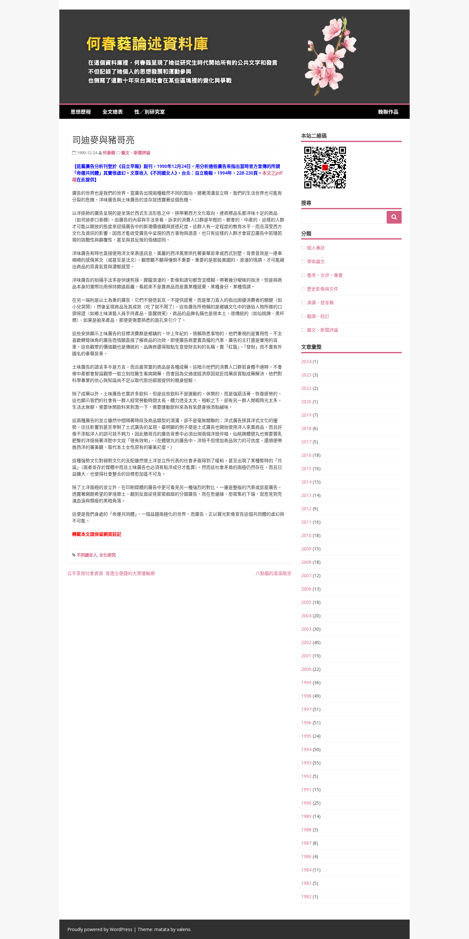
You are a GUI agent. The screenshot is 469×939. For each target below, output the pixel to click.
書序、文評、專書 (325, 275)
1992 (306, 776)
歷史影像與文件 (322, 289)
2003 (306, 629)
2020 (306, 401)
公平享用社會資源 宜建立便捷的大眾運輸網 (111, 573)
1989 (306, 816)
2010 (306, 535)
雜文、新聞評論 (135, 152)
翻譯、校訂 (318, 316)
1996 (306, 723)
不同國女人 (87, 555)
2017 (306, 442)
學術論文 (316, 261)
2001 (306, 656)
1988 (306, 830)
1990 (306, 803)
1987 (306, 843)
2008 (306, 562)
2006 (306, 589)
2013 (306, 495)
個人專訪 (316, 248)
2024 (306, 361)
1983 (306, 883)
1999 (306, 682)
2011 (306, 522)
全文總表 (115, 111)
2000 (306, 669)
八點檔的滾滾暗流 (273, 573)
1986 (306, 856)
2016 (306, 455)
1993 (306, 763)
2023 (306, 375)
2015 (306, 468)
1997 (306, 709)
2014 (306, 482)
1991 (306, 789)
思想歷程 (83, 111)
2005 (306, 602)
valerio (183, 929)
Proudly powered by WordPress (99, 929)
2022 (306, 388)
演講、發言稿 (320, 302)
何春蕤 (109, 152)
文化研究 (107, 555)
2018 (306, 428)
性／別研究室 (149, 111)
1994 (306, 749)
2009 (306, 549)
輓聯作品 (388, 111)
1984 (306, 870)
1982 (306, 896)
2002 (306, 642)
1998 (306, 696)
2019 (306, 415)
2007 (306, 575)
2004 (306, 616)
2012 (306, 508)
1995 (306, 736)
